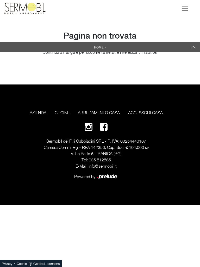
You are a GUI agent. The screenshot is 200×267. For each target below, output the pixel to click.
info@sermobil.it (103, 166)
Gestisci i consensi (46, 264)
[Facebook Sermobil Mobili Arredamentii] (104, 126)
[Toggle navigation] (185, 8)
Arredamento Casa (99, 112)
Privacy (7, 264)
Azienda (38, 112)
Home (99, 47)
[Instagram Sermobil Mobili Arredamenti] (88, 126)
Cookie (22, 264)
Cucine (62, 112)
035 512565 (100, 159)
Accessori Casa (145, 112)
